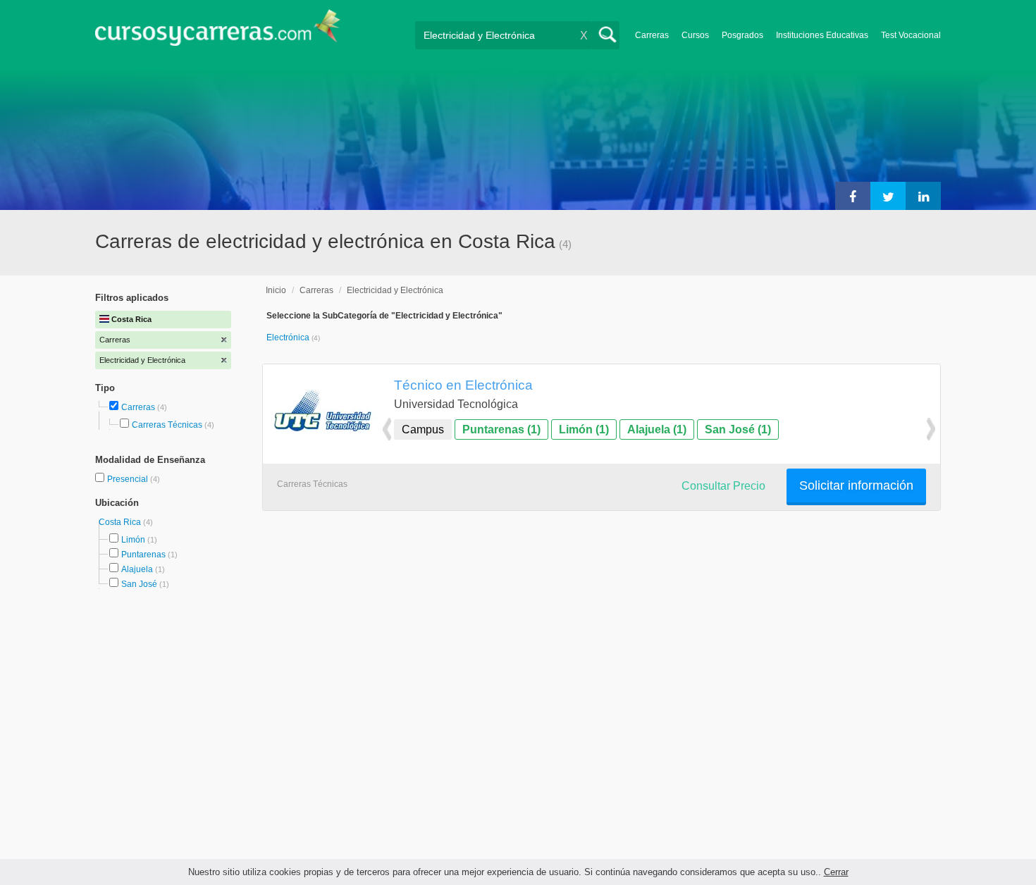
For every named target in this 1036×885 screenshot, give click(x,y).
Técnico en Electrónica (463, 384)
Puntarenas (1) (501, 429)
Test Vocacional (911, 35)
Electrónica (289, 337)
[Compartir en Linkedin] (923, 196)
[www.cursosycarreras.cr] (217, 32)
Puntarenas (143, 554)
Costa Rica (121, 522)
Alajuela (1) (656, 429)
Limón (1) (584, 429)
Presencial (128, 479)
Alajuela (137, 569)
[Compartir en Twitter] (888, 196)
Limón (133, 540)
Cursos (695, 35)
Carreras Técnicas (167, 425)
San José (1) (738, 429)
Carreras (652, 35)
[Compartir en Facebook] (852, 196)
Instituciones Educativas (822, 35)
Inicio (276, 290)
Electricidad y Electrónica (395, 290)
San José (139, 584)
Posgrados (742, 35)
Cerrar (836, 872)
